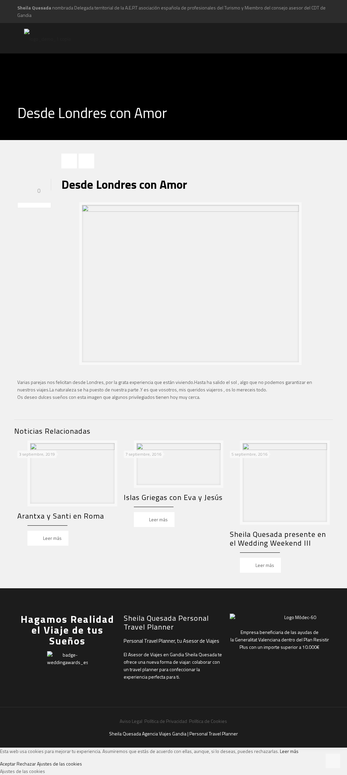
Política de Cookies (208, 721)
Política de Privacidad (165, 721)
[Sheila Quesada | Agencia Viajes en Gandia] (47, 38)
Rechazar (26, 763)
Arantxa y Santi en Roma (60, 516)
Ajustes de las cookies (59, 763)
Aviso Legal (131, 721)
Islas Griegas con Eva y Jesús (173, 497)
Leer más (289, 751)
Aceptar (8, 763)
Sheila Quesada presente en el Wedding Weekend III (278, 538)
